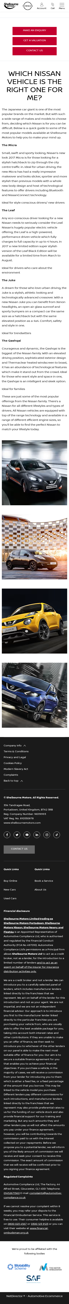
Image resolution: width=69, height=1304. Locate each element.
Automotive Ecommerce (45, 1296)
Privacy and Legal (15, 757)
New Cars (10, 889)
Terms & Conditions (16, 751)
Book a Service (44, 880)
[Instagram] (47, 835)
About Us (40, 889)
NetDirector (14, 1296)
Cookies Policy (13, 763)
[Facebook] (7, 835)
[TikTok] (57, 835)
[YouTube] (27, 835)
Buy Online (10, 880)
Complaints (11, 774)
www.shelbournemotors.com (22, 822)
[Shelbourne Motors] (11, 6)
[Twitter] (17, 835)
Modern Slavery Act (16, 769)
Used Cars (10, 898)
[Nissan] (27, 6)
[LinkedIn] (37, 835)
